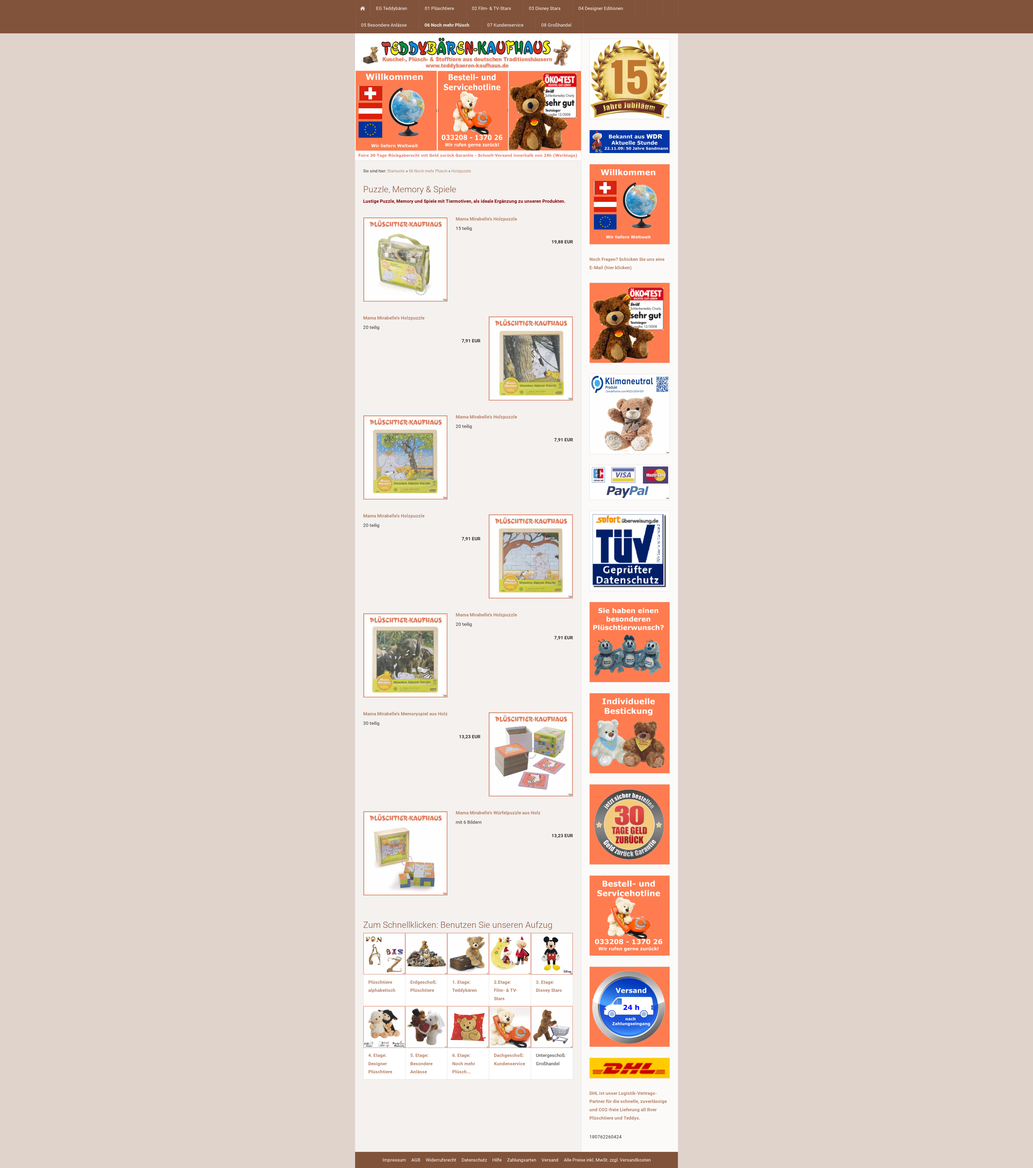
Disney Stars (549, 990)
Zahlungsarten (521, 1160)
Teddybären (464, 990)
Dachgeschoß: (509, 1055)
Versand (550, 1160)
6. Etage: (461, 1055)
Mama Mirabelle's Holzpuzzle (486, 219)
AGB (415, 1160)
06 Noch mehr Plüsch (428, 171)
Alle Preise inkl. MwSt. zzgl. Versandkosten (607, 1160)
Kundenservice (509, 1063)
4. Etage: (377, 1055)
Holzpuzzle (461, 171)
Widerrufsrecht (441, 1160)
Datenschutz (474, 1160)
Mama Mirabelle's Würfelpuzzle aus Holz (498, 812)
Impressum (394, 1160)
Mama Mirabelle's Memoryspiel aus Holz (405, 713)
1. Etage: (461, 982)
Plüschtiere (422, 990)
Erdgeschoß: (423, 982)
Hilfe (497, 1160)
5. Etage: (419, 1055)
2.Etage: (502, 982)
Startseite (396, 171)
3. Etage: (545, 982)
